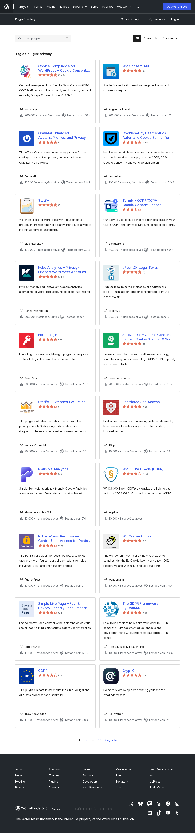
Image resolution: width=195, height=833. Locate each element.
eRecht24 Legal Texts (140, 267)
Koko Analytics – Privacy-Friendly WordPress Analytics (62, 269)
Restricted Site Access (141, 402)
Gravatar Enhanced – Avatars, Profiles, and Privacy (62, 135)
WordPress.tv (93, 787)
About (19, 769)
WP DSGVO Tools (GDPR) (143, 469)
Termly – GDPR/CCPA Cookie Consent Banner (141, 202)
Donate (122, 781)
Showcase (55, 769)
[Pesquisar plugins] (67, 38)
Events (120, 775)
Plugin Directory (25, 19)
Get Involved (124, 769)
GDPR (42, 671)
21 (99, 740)
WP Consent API (135, 66)
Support (88, 775)
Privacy (20, 787)
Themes (54, 775)
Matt (154, 775)
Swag (121, 787)
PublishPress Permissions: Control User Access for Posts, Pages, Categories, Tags (63, 538)
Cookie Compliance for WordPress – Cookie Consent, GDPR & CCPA (62, 68)
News (18, 775)
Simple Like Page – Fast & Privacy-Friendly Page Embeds (63, 606)
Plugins (53, 781)
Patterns (54, 787)
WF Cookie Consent (138, 536)
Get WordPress (177, 6)
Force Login (47, 335)
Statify (43, 200)
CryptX (128, 671)
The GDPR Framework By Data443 (140, 606)
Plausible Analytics (53, 469)
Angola (56, 808)
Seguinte (111, 740)
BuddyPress (159, 787)
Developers (90, 781)
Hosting (20, 781)
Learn (86, 769)
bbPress (157, 781)
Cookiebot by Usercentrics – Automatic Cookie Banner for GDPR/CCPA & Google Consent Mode (147, 135)
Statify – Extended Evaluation (61, 402)
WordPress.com (161, 769)
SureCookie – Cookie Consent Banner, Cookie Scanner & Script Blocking (148, 337)
